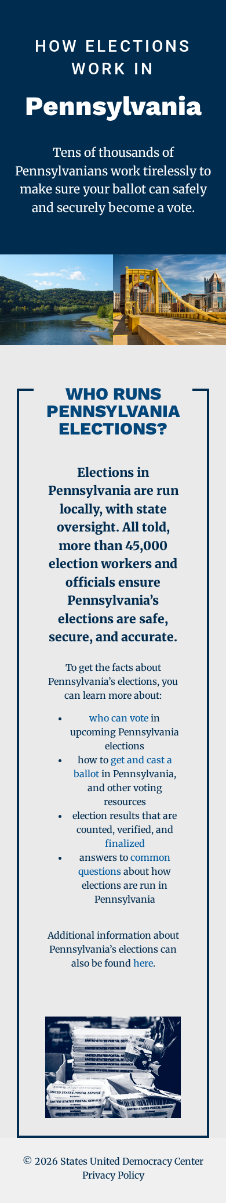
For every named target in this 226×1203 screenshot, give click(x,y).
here (143, 963)
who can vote (118, 718)
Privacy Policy (113, 1175)
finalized (125, 843)
